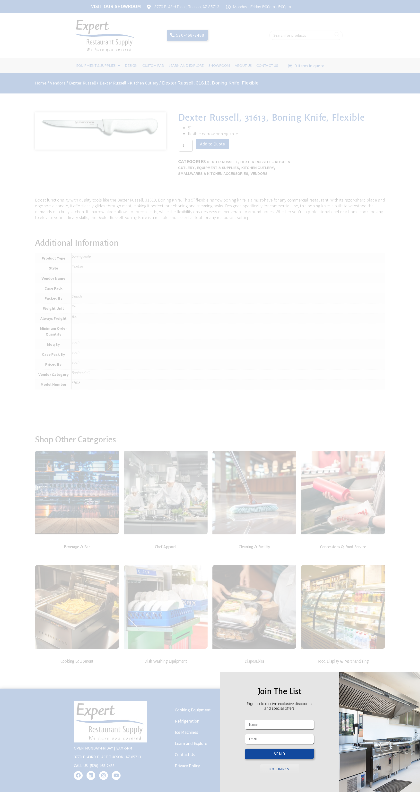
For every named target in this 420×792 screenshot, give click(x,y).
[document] (210, 396)
